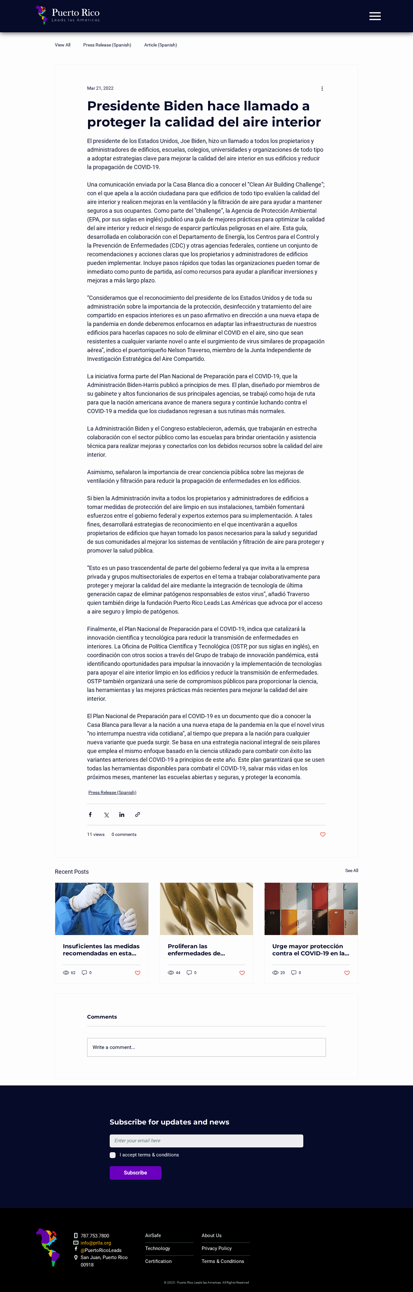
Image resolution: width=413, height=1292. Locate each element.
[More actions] (322, 88)
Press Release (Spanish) (107, 44)
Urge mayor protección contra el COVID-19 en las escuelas (310, 950)
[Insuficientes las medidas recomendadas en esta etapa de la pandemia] (101, 909)
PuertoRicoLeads (103, 1250)
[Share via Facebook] (90, 814)
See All (351, 870)
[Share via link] (138, 814)
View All (62, 44)
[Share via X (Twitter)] (106, 814)
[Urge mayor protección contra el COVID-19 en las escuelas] (311, 909)
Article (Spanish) (160, 44)
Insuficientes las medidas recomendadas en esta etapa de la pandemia (101, 950)
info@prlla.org (96, 1243)
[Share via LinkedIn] (122, 814)
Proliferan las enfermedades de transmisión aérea (195, 950)
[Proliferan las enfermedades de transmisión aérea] (206, 909)
